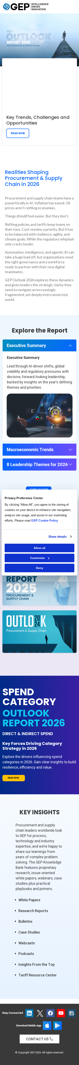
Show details (57, 536)
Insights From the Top (36, 964)
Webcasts (26, 943)
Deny (39, 568)
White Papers (29, 900)
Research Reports (33, 911)
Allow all (39, 548)
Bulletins (25, 921)
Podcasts (26, 953)
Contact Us (37, 1039)
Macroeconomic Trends (30, 449)
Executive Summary (26, 345)
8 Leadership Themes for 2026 (37, 464)
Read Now (18, 133)
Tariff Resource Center (37, 975)
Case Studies (29, 932)
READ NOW (14, 778)
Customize (37, 558)
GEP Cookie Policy (44, 520)
